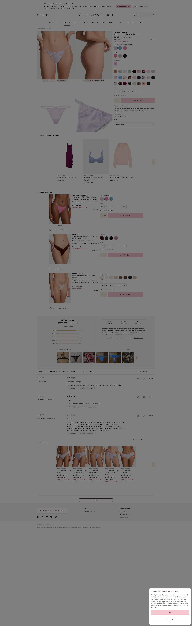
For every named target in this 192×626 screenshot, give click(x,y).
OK (170, 612)
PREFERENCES (170, 619)
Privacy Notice (172, 605)
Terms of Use (184, 605)
